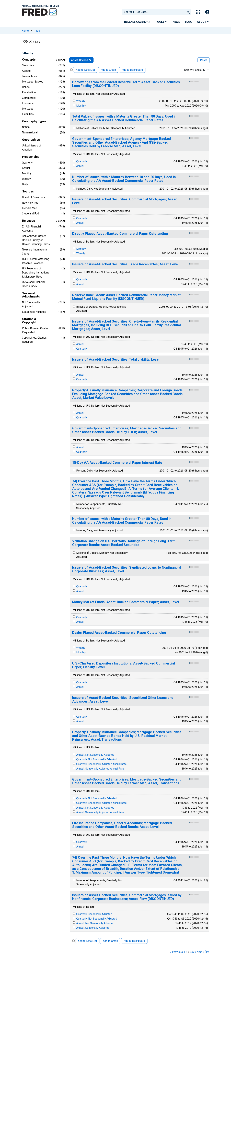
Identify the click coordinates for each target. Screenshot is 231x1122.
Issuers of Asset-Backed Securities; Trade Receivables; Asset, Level (125, 264)
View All (60, 59)
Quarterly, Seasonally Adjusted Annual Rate (101, 764)
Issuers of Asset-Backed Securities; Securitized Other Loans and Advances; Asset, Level (122, 699)
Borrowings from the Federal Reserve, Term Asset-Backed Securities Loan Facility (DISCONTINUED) (126, 84)
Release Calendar (137, 21)
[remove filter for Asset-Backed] (90, 60)
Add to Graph (108, 69)
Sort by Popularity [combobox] (194, 70)
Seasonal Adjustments (31, 295)
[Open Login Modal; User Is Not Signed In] (207, 12)
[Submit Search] (188, 12)
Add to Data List (85, 69)
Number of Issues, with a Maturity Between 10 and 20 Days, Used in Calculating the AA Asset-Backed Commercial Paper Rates (124, 179)
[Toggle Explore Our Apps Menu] (198, 12)
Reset (203, 60)
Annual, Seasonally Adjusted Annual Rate (100, 768)
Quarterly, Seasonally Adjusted (94, 914)
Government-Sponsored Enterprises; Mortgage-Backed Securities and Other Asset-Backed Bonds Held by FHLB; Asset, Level (126, 430)
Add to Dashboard (132, 69)
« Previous (176, 952)
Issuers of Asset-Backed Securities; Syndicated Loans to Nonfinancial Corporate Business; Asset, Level (126, 569)
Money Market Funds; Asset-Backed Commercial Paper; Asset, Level (125, 602)
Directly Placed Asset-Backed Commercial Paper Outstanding (120, 234)
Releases (28, 220)
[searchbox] (154, 12)
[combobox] (153, 12)
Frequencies (30, 156)
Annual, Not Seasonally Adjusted (95, 754)
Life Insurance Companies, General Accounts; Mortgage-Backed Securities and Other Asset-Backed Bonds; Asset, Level (122, 825)
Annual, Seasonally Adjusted (92, 927)
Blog (188, 21)
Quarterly (81, 161)
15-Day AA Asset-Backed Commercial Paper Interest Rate (117, 463)
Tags (37, 30)
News (176, 21)
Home (25, 30)
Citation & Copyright (29, 320)
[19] (207, 952)
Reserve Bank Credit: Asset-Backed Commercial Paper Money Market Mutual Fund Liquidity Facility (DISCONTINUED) (126, 297)
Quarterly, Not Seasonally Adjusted (96, 759)
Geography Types (34, 121)
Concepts (29, 59)
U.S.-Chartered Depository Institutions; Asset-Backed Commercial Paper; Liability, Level (123, 665)
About (202, 21)
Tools (160, 21)
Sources (28, 191)
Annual (80, 166)
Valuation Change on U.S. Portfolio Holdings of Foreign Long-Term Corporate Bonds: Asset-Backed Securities (124, 543)
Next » (200, 952)
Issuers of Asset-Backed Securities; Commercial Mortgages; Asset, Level (125, 201)
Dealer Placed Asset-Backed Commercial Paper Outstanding (119, 633)
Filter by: (28, 53)
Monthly (81, 105)
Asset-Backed (79, 60)
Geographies (31, 139)
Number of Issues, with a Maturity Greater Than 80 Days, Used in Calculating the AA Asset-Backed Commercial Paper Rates (121, 520)
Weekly (80, 101)
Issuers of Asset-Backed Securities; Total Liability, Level (115, 359)
